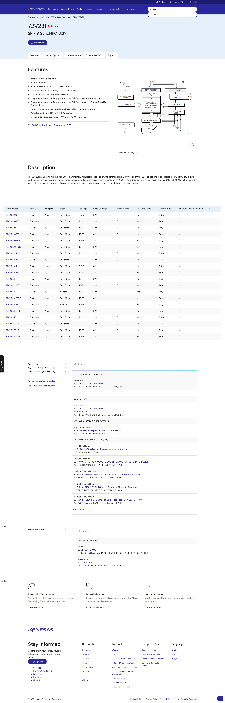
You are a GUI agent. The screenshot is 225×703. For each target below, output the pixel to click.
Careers (85, 654)
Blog (84, 676)
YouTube (37, 667)
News (84, 663)
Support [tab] (112, 55)
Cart (185, 2)
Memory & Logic (43, 17)
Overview (86, 650)
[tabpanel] (112, 601)
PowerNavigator (118, 678)
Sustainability (87, 667)
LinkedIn (37, 680)
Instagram (38, 677)
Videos (85, 680)
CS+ (113, 654)
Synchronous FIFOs (70, 17)
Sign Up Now (37, 661)
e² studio (115, 650)
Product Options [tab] (52, 55)
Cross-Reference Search (122, 687)
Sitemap (175, 699)
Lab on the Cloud (119, 682)
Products (31, 17)
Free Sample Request (151, 654)
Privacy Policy (152, 699)
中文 (173, 654)
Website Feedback (189, 699)
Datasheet (39, 42)
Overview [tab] (34, 55)
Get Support (34, 607)
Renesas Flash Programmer (123, 658)
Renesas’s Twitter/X (42, 671)
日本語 (174, 658)
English (175, 650)
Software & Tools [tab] (94, 55)
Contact (85, 671)
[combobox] (172, 14)
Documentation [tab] (73, 55)
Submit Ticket (152, 607)
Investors (86, 658)
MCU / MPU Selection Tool (123, 663)
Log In (194, 2)
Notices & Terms (137, 699)
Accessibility (165, 699)
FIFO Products (56, 17)
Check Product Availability (153, 658)
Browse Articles (94, 607)
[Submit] (150, 14)
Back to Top (221, 700)
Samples (175, 2)
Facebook (37, 674)
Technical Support (149, 650)
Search (172, 9)
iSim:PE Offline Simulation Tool (124, 667)
